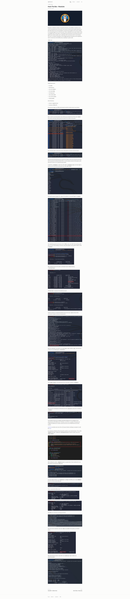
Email (49, 596)
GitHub (73, 1)
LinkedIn (78, 1)
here (50, 428)
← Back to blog (50, 4)
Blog (70, 1)
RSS (60, 596)
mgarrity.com (50, 1)
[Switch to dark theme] (81, 1)
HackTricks (50, 427)
